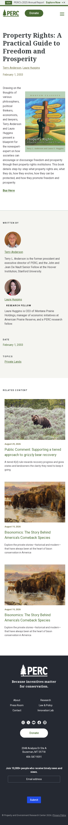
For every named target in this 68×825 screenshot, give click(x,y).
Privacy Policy (59, 815)
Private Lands (13, 361)
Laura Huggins (31, 67)
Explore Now (53, 2)
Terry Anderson (12, 67)
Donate (34, 733)
